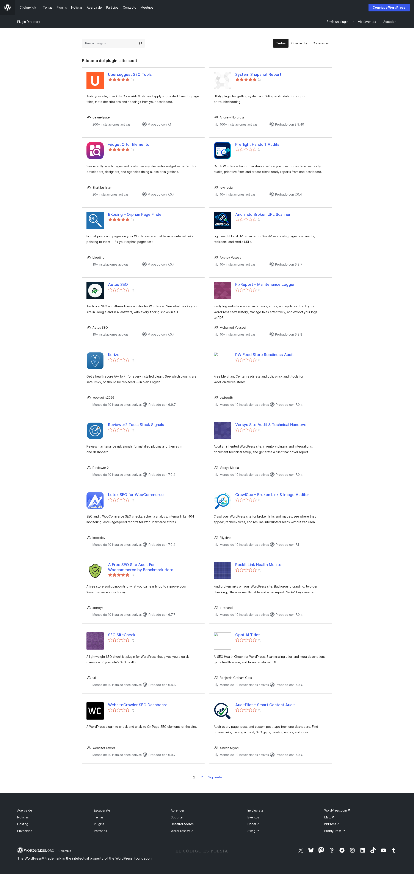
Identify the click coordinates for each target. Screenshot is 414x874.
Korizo (113, 354)
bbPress (332, 824)
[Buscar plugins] (140, 43)
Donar (254, 824)
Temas (99, 817)
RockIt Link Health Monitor (259, 564)
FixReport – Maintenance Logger (265, 284)
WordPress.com (337, 810)
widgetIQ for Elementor (129, 144)
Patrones (100, 831)
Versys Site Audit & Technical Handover (271, 424)
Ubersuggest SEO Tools (130, 74)
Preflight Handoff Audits (257, 144)
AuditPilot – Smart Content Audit (265, 705)
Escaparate (102, 810)
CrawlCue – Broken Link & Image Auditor (272, 494)
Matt (329, 817)
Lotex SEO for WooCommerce (136, 494)
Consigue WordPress (389, 7)
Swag (253, 831)
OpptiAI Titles (247, 635)
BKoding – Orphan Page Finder (135, 214)
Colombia (64, 850)
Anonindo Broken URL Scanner (263, 214)
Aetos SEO (118, 284)
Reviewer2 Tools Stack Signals (136, 424)
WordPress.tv (182, 831)
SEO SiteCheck (121, 635)
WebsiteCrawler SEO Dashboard (138, 705)
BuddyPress (334, 831)
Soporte (177, 817)
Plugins (99, 824)
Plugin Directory (28, 21)
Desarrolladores (182, 824)
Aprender (177, 810)
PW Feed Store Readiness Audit (264, 354)
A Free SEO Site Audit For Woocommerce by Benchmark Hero (140, 567)
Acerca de (24, 810)
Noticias (23, 817)
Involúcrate (255, 810)
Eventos (253, 817)
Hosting (22, 824)
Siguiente (215, 777)
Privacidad (24, 831)
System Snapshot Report (258, 74)
